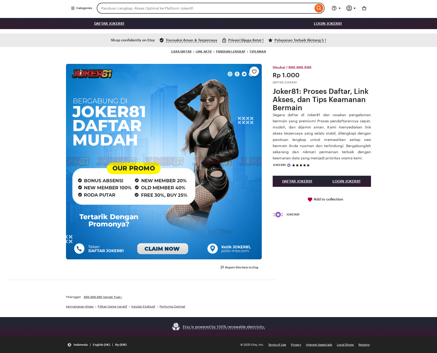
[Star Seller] (289, 165)
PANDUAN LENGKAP (230, 51)
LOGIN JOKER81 (328, 23)
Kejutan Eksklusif (143, 306)
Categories (84, 8)
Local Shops (345, 344)
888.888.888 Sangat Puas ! (103, 297)
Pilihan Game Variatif (112, 306)
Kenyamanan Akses (80, 306)
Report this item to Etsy (241, 267)
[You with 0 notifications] (351, 8)
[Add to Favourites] (254, 71)
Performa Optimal (172, 306)
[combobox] (205, 8)
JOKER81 (279, 165)
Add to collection (328, 199)
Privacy (296, 344)
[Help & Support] (336, 8)
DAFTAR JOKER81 (109, 23)
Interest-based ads (319, 344)
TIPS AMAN (257, 51)
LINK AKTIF (204, 51)
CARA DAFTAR (181, 51)
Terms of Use (277, 344)
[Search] (319, 8)
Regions (364, 344)
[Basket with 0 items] (364, 8)
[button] (97, 345)
